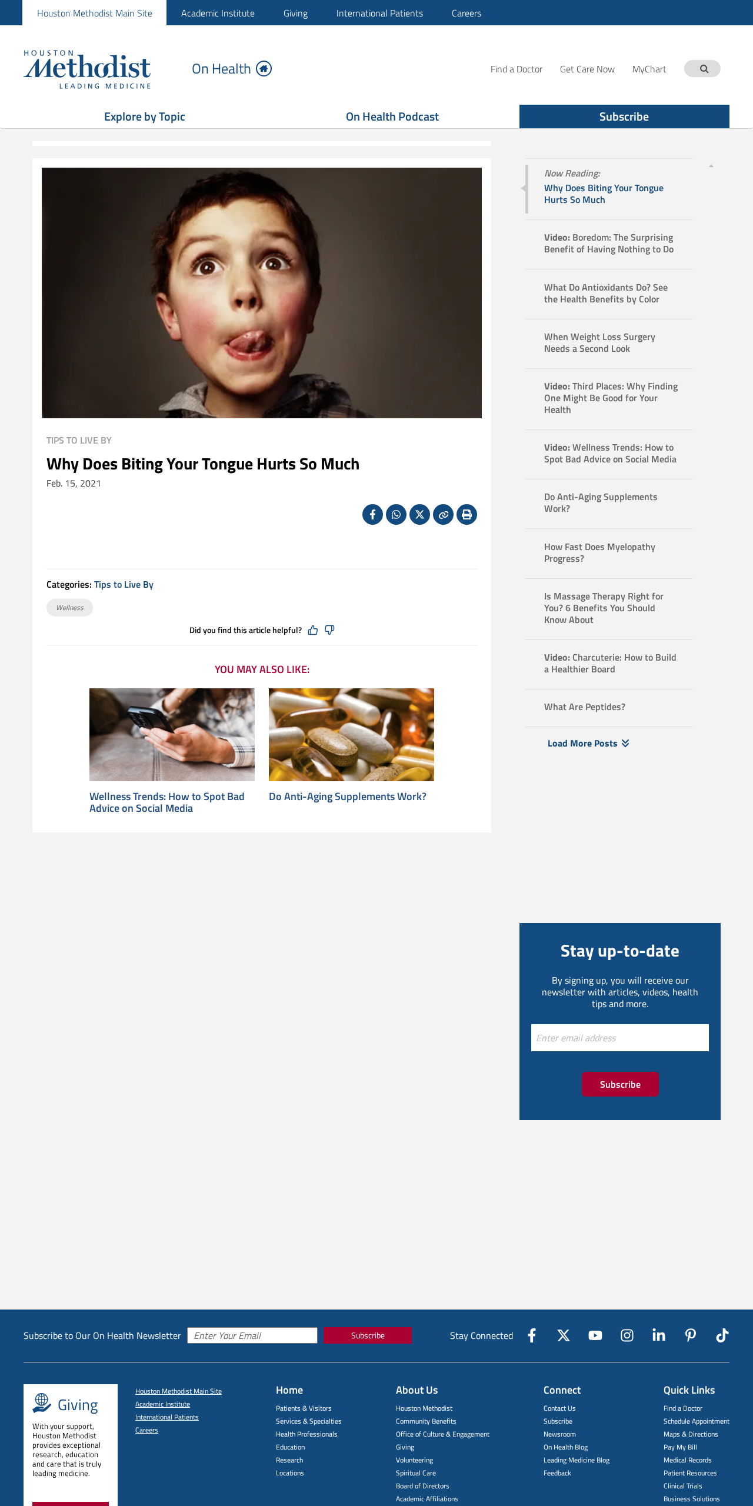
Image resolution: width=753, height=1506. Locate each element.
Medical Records (688, 1459)
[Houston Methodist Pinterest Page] (691, 1335)
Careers (466, 13)
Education (290, 1446)
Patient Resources (690, 1472)
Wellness (70, 607)
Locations (290, 1472)
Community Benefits (426, 1421)
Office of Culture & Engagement (442, 1434)
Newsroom (560, 1434)
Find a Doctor (683, 1408)
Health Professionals (307, 1434)
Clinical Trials (683, 1485)
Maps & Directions (691, 1434)
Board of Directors (422, 1485)
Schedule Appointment (696, 1421)
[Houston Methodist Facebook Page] (532, 1335)
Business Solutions (692, 1498)
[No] (329, 630)
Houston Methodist (424, 1408)
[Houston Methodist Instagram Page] (627, 1335)
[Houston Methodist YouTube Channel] (595, 1335)
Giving (296, 13)
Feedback (557, 1472)
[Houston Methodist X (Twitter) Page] (564, 1335)
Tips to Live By (79, 440)
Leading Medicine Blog (576, 1459)
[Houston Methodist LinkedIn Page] (659, 1335)
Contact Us (560, 1408)
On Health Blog (566, 1446)
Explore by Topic (144, 116)
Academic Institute (218, 13)
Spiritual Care (416, 1472)
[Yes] (313, 630)
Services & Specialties (309, 1421)
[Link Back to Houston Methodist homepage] (103, 68)
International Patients (379, 13)
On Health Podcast (392, 116)
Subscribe (624, 116)
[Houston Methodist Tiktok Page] (722, 1335)
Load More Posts (583, 743)
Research (289, 1459)
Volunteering (414, 1459)
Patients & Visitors (304, 1408)
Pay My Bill (680, 1446)
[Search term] (704, 68)
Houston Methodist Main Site (94, 13)
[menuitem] (94, 12)
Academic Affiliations (427, 1498)
